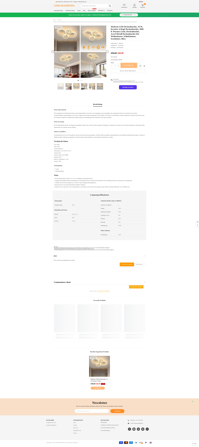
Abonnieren (117, 411)
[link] (140, 66)
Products (59, 19)
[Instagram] (134, 429)
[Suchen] (96, 6)
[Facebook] (129, 429)
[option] (67, 52)
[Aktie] (143, 66)
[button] (52, 51)
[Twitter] (147, 429)
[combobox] (94, 6)
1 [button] (78, 80)
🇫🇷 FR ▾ (141, 1)
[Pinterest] (138, 429)
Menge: (112, 62)
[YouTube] (142, 429)
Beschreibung (97, 104)
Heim (54, 19)
